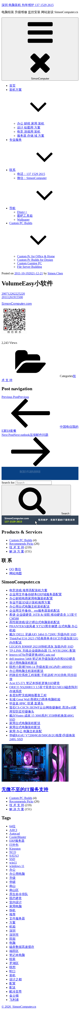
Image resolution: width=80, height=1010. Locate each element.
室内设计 (15, 902)
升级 (12, 877)
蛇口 (12, 971)
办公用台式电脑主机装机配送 (29, 606)
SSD (12, 859)
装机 (12, 975)
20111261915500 (12, 297)
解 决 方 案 (16, 551)
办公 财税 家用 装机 (30, 123)
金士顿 (14, 995)
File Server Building (29, 266)
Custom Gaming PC (29, 263)
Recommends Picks (21, 543)
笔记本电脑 (17, 955)
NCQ (12, 852)
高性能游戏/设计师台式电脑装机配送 (34, 622)
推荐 (12, 914)
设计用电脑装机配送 (23, 662)
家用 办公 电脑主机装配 (25, 731)
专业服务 (15, 139)
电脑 (12, 942)
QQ (11, 569)
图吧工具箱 (25, 215)
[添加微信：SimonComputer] (14, 332)
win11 (13, 862)
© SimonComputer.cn (19, 1006)
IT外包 (13, 844)
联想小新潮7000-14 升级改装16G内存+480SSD (40, 666)
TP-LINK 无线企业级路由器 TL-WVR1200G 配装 (42, 650)
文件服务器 (17, 918)
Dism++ (22, 212)
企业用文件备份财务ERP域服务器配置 (35, 594)
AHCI (13, 830)
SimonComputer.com (17, 303)
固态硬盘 (15, 898)
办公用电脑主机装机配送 (26, 671)
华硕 (12, 882)
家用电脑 (15, 906)
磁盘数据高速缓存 (21, 947)
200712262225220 (13, 293)
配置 (12, 983)
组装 (12, 959)
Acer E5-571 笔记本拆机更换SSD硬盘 (34, 683)
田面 (12, 938)
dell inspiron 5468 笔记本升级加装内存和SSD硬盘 (42, 658)
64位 (12, 826)
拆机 (12, 910)
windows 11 (16, 866)
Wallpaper (23, 219)
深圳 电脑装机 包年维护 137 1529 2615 (28, 5)
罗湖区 (14, 963)
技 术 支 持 (16, 547)
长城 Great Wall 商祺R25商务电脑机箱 (34, 699)
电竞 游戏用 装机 (28, 131)
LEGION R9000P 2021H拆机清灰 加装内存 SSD (41, 646)
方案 (12, 922)
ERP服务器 (16, 840)
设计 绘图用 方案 (28, 127)
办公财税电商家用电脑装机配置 (31, 598)
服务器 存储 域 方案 (30, 135)
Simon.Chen (55, 273)
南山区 (14, 890)
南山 (12, 886)
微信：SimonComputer (32, 178)
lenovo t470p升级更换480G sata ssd (32, 654)
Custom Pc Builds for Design (35, 259)
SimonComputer (40, 78)
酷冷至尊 (15, 991)
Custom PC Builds (20, 540)
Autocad (14, 833)
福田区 (14, 951)
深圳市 (14, 934)
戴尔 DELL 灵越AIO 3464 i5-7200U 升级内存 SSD (42, 634)
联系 (12, 170)
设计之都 (15, 979)
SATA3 (14, 855)
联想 (12, 967)
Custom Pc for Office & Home (36, 256)
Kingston (15, 848)
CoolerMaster (17, 837)
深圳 (12, 930)
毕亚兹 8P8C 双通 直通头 (26, 703)
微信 (18, 569)
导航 (12, 208)
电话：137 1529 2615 (31, 174)
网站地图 (15, 573)
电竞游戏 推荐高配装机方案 (28, 590)
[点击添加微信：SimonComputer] (40, 479)
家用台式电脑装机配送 (24, 723)
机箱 (12, 926)
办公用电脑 (17, 873)
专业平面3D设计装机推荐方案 (29, 602)
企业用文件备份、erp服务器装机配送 (34, 610)
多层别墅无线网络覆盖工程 (28, 695)
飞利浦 (14, 999)
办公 (12, 869)
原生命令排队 (18, 894)
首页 (12, 85)
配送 (12, 987)
